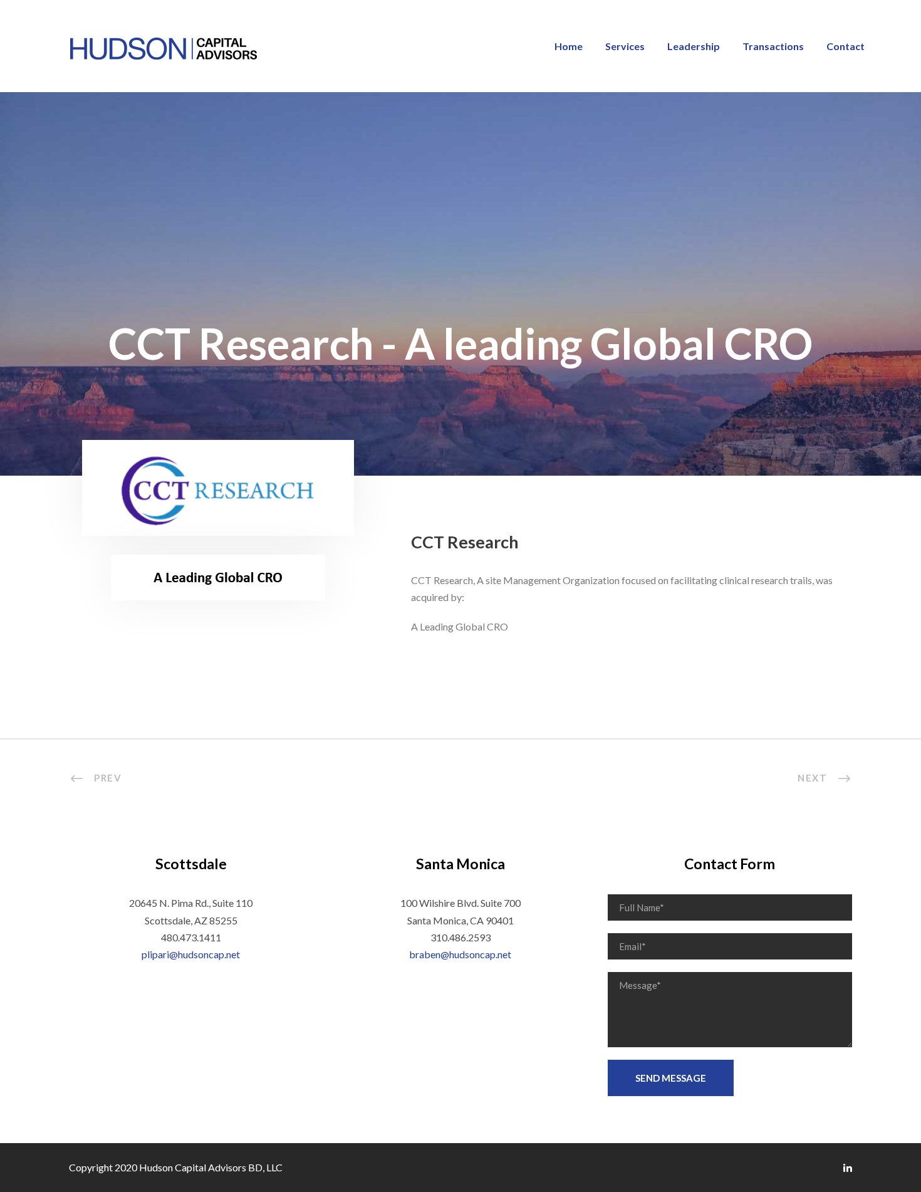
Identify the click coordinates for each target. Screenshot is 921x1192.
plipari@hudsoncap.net (191, 954)
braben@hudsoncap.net (460, 954)
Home (568, 46)
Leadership (693, 46)
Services (625, 46)
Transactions (773, 46)
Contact (845, 46)
